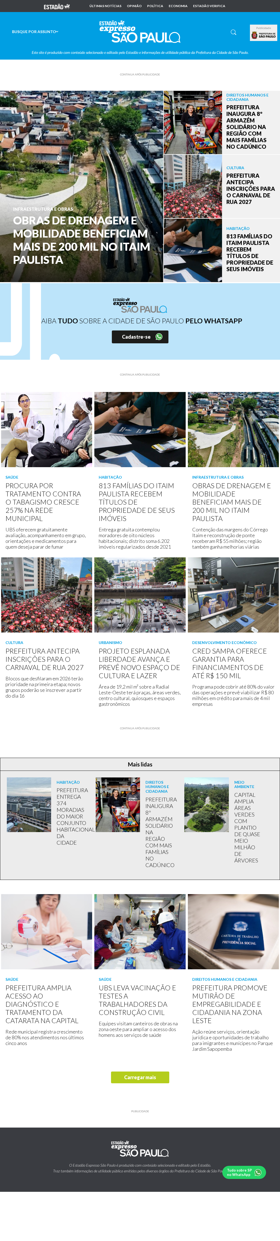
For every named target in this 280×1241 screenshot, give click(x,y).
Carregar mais (140, 1077)
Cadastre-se (136, 337)
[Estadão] (57, 6)
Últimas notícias (105, 6)
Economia (178, 6)
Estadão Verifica (209, 6)
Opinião (134, 6)
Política (155, 6)
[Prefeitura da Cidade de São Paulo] (264, 35)
